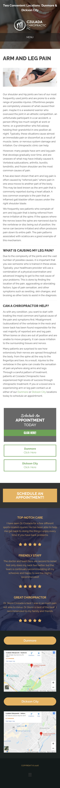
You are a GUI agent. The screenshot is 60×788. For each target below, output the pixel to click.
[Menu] (30, 775)
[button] (30, 433)
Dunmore (47, 5)
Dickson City (30, 10)
